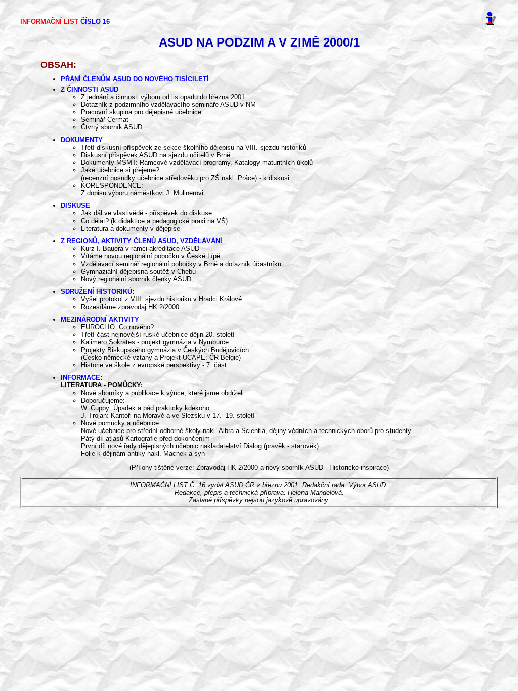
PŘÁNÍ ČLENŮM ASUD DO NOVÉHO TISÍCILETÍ (135, 79)
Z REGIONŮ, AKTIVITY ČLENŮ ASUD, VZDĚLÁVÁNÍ (141, 241)
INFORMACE (80, 377)
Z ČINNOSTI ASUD (89, 89)
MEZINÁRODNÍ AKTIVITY (100, 319)
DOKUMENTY (82, 140)
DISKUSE (75, 205)
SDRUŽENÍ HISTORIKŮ (96, 291)
